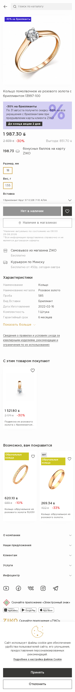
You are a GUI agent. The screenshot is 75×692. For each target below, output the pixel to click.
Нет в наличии (32, 211)
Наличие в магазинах (40, 222)
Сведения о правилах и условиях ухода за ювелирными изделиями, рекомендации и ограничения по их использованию (31, 340)
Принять (37, 672)
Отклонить (37, 684)
